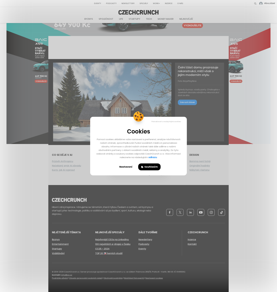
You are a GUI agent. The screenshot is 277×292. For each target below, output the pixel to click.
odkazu (152, 157)
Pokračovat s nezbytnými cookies (166, 121)
